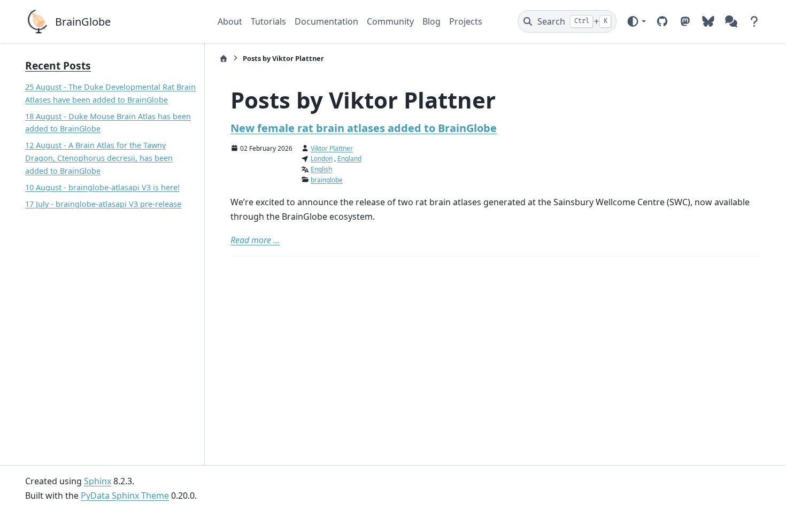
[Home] (223, 58)
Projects (465, 21)
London (322, 158)
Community (390, 21)
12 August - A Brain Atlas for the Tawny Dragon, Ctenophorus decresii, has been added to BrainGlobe (99, 158)
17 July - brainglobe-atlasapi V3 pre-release (103, 204)
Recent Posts (58, 65)
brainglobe (327, 179)
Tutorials (268, 21)
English (321, 169)
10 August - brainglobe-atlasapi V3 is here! (102, 187)
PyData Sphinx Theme (125, 495)
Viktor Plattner (332, 148)
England (349, 158)
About (230, 21)
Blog (431, 21)
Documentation (326, 21)
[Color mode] (636, 21)
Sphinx (97, 481)
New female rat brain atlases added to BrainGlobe (363, 128)
